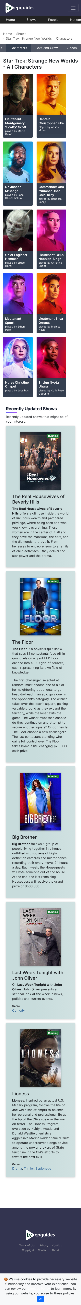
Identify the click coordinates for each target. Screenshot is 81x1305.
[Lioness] (40, 1100)
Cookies (57, 1245)
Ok (40, 1298)
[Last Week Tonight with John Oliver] (40, 960)
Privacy (44, 1245)
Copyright (28, 1250)
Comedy (18, 1010)
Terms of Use (27, 1245)
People (53, 20)
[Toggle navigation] (73, 8)
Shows (31, 20)
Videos (71, 48)
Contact (43, 1250)
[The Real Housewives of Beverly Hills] (40, 496)
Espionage (43, 1168)
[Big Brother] (40, 832)
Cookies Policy (39, 1288)
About (55, 1250)
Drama (17, 1168)
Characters (64, 38)
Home (10, 20)
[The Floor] (40, 666)
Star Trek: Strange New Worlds (29, 38)
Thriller (29, 1168)
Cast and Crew (47, 48)
